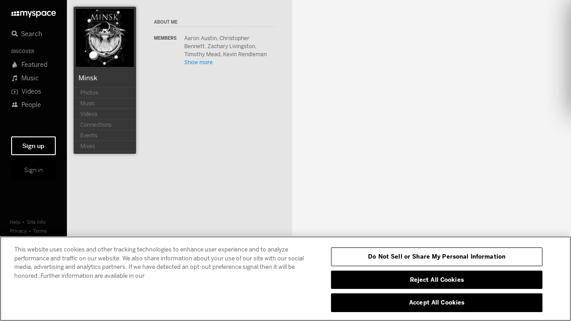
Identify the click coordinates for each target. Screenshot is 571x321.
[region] (285, 278)
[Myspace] (33, 12)
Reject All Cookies (437, 280)
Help (15, 221)
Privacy (18, 230)
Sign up (33, 146)
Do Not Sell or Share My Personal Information (436, 256)
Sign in (33, 170)
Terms (40, 230)
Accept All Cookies (436, 302)
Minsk (88, 77)
